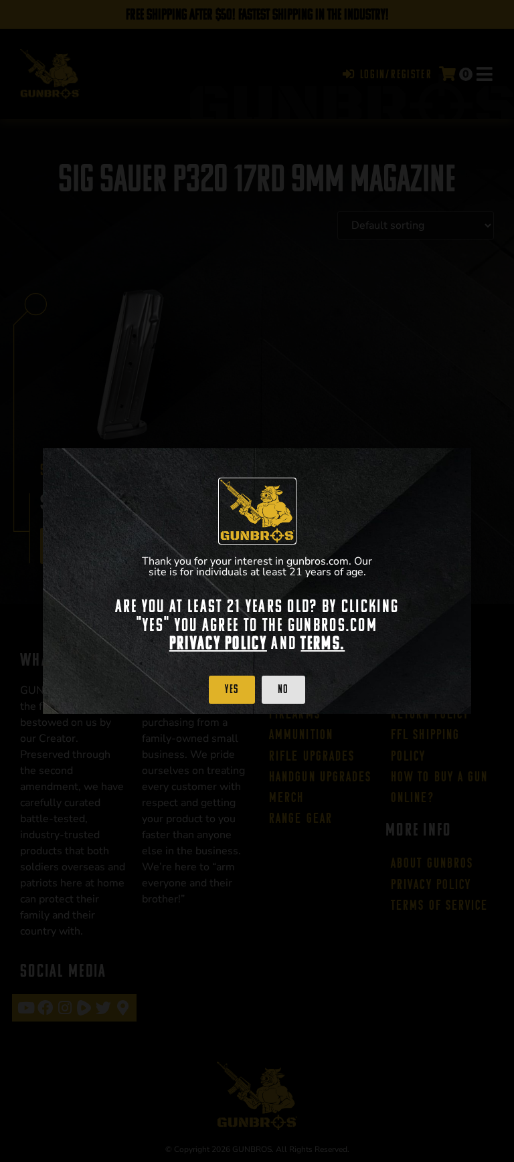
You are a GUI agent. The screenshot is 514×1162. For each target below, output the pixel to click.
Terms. (323, 643)
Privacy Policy (218, 643)
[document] (257, 581)
